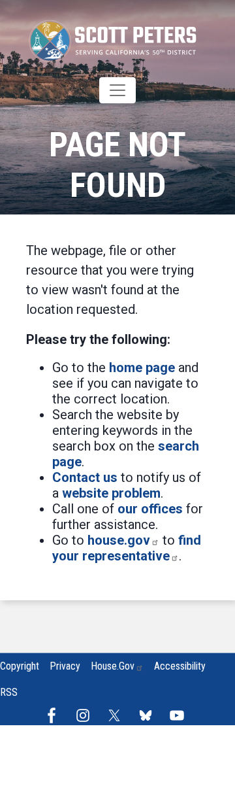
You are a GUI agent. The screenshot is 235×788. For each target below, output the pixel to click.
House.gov (112, 666)
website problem (111, 493)
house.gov (118, 540)
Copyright (19, 666)
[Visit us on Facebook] (55, 715)
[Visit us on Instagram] (86, 715)
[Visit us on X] (117, 715)
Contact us (85, 477)
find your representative (126, 548)
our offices (150, 509)
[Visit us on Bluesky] (149, 715)
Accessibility (180, 666)
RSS (9, 692)
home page (142, 367)
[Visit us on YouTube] (180, 715)
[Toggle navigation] (117, 90)
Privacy (65, 666)
